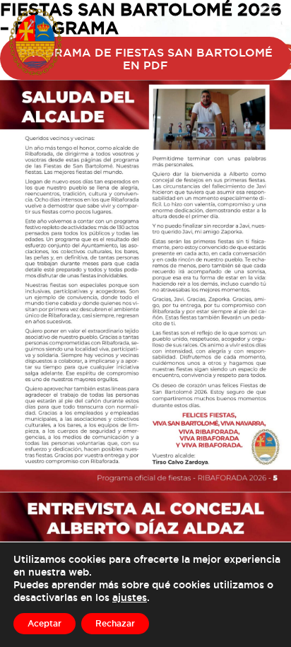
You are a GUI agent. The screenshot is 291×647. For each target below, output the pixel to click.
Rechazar (115, 623)
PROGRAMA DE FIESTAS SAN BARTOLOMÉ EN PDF (146, 58)
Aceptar (44, 623)
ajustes (129, 597)
